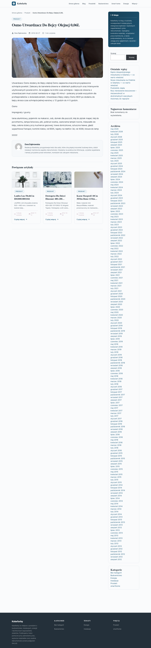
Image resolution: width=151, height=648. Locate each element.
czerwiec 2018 (117, 373)
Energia (126, 4)
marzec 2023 (116, 222)
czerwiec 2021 (117, 278)
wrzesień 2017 (116, 397)
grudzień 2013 (116, 517)
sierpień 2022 (116, 240)
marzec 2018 (116, 381)
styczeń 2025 (116, 163)
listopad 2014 (116, 488)
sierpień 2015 (116, 464)
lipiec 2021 (115, 275)
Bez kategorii (116, 573)
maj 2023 (115, 216)
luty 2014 (114, 511)
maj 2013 (114, 535)
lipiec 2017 (115, 403)
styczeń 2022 (116, 259)
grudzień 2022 (117, 230)
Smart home (116, 4)
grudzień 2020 (117, 294)
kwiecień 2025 (117, 155)
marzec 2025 (116, 158)
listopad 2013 (116, 519)
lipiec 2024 (115, 179)
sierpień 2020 (116, 304)
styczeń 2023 (116, 227)
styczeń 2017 (116, 418)
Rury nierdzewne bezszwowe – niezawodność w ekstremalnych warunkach (123, 93)
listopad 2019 (116, 328)
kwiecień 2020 (117, 315)
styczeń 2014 (116, 514)
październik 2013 (118, 522)
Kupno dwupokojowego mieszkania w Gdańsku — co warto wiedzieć (123, 75)
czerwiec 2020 (117, 309)
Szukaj (113, 53)
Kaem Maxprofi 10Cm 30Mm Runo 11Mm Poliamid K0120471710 (87, 199)
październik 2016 (118, 426)
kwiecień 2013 (116, 538)
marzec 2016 (116, 445)
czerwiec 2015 (117, 469)
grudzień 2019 (116, 325)
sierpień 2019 (116, 336)
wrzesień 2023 (117, 206)
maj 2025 (115, 153)
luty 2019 (114, 352)
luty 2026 (115, 134)
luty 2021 (114, 288)
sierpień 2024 (116, 177)
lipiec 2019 (115, 339)
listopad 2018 (116, 360)
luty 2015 (114, 480)
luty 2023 (115, 224)
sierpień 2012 (116, 559)
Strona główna (74, 4)
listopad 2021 (116, 264)
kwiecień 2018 (116, 379)
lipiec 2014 (115, 498)
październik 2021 (118, 267)
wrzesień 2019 (117, 333)
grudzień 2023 (117, 198)
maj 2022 (115, 248)
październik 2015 (118, 458)
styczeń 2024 (116, 195)
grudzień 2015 (116, 453)
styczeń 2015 (116, 482)
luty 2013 (114, 543)
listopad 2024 (116, 169)
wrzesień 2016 (117, 429)
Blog (84, 4)
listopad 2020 (116, 296)
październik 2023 (118, 203)
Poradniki (92, 4)
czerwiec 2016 (117, 437)
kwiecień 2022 (117, 251)
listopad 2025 (116, 142)
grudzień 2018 (116, 357)
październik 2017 (118, 395)
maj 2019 (114, 344)
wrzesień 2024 (117, 174)
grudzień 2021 (116, 262)
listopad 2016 (116, 424)
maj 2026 (115, 129)
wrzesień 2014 (117, 493)
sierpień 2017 (116, 400)
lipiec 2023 (115, 211)
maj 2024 (115, 185)
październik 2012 (118, 554)
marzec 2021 (116, 286)
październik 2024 (118, 171)
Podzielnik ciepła (118, 88)
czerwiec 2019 (117, 341)
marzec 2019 (116, 349)
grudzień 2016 (116, 421)
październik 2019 (118, 331)
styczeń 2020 (116, 323)
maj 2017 (114, 408)
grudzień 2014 (116, 485)
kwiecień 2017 (116, 410)
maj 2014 (114, 503)
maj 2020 (115, 312)
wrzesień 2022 (117, 238)
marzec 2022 (116, 254)
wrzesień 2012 (117, 557)
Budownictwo (103, 4)
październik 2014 (118, 490)
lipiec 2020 (115, 307)
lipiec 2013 (115, 530)
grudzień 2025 (117, 139)
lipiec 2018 (115, 371)
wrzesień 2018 (117, 365)
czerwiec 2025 (117, 150)
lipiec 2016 (115, 434)
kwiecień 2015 (116, 474)
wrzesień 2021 (117, 270)
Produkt (17, 19)
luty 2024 (115, 193)
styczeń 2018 (116, 387)
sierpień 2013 (116, 527)
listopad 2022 (116, 232)
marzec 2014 (116, 509)
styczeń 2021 (116, 291)
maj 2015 (114, 472)
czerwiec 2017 (117, 405)
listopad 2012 (116, 551)
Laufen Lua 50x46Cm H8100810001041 (24, 197)
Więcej (134, 4)
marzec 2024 (116, 190)
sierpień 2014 (116, 496)
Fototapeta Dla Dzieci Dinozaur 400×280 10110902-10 (55, 199)
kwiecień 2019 (116, 347)
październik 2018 (118, 363)
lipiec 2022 (115, 243)
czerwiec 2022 (117, 246)
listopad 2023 (116, 201)
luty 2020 (115, 320)
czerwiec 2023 (117, 214)
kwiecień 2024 (117, 187)
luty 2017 (114, 416)
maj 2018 (114, 376)
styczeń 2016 (116, 450)
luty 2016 (114, 448)
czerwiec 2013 (117, 533)
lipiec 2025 (115, 147)
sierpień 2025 (116, 145)
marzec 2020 (116, 317)
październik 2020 (118, 299)
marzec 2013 (116, 541)
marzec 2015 (116, 477)
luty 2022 (115, 256)
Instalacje (114, 581)
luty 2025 (115, 161)
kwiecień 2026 (117, 131)
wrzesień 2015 (117, 461)
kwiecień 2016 (116, 442)
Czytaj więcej (19, 219)
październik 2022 (118, 235)
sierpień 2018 (116, 368)
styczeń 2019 (116, 355)
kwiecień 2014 (116, 506)
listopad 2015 (116, 456)
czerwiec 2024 (117, 182)
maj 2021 (114, 280)
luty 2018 (114, 384)
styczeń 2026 (116, 137)
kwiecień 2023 (117, 219)
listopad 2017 (116, 392)
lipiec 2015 (115, 466)
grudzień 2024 (117, 166)
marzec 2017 (116, 413)
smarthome (115, 586)
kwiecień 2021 (116, 283)
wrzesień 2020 (117, 302)
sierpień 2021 (116, 272)
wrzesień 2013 (117, 525)
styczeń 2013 (116, 546)
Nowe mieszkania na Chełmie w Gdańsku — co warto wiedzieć (123, 82)
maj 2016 (114, 440)
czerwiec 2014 (117, 501)
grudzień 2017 (116, 389)
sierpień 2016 (116, 432)
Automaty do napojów (120, 99)
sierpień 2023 (116, 209)
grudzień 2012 (116, 549)
